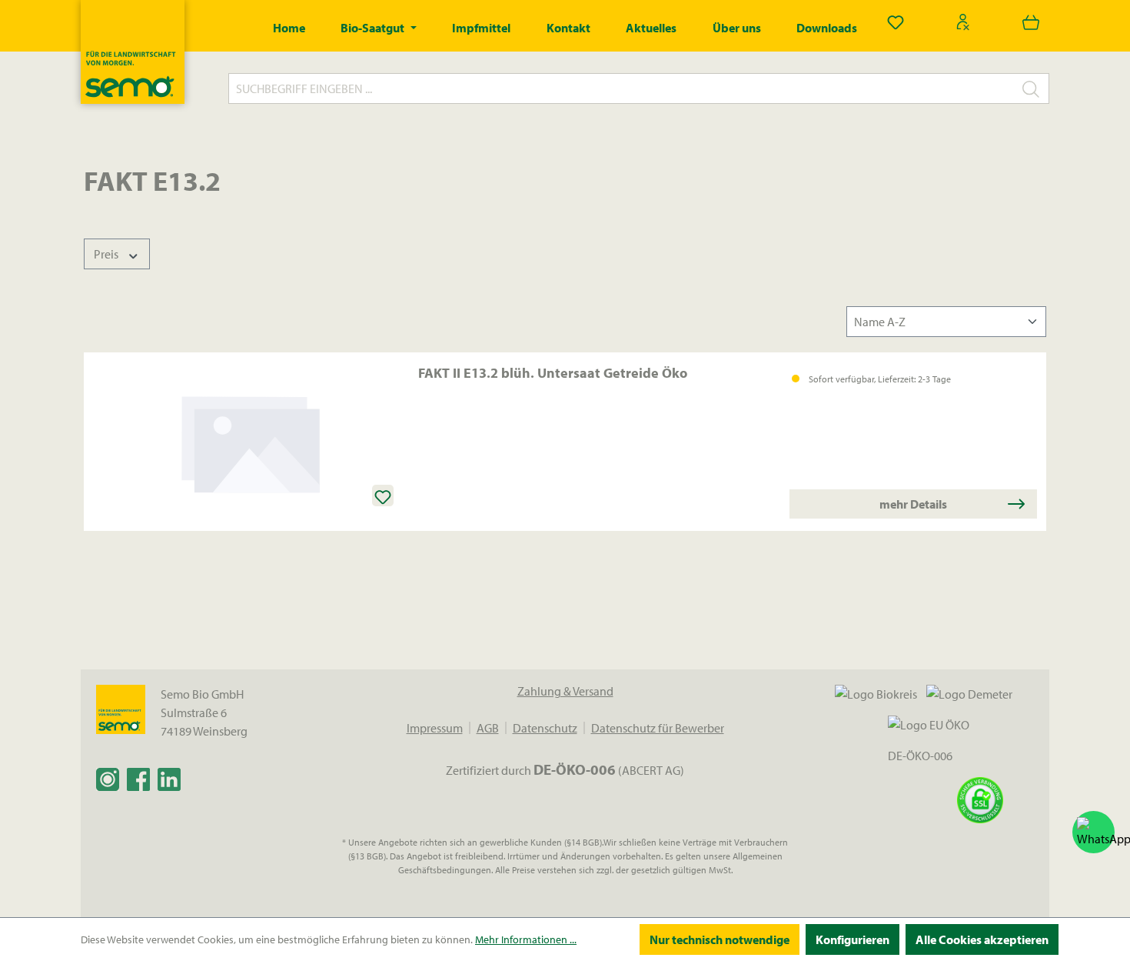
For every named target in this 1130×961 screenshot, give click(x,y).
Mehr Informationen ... (526, 939)
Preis (107, 254)
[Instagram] (107, 778)
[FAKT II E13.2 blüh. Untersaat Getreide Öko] (251, 442)
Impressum (435, 728)
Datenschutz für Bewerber (657, 728)
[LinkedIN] (169, 778)
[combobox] (621, 88)
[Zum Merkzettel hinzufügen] (383, 495)
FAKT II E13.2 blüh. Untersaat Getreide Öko (552, 373)
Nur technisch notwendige (719, 939)
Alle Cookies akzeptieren (982, 939)
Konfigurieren (852, 939)
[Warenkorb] (1030, 21)
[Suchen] (1031, 88)
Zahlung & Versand (565, 691)
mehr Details (913, 504)
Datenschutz (545, 728)
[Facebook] (138, 778)
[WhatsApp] (1093, 832)
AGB (488, 728)
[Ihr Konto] (963, 21)
